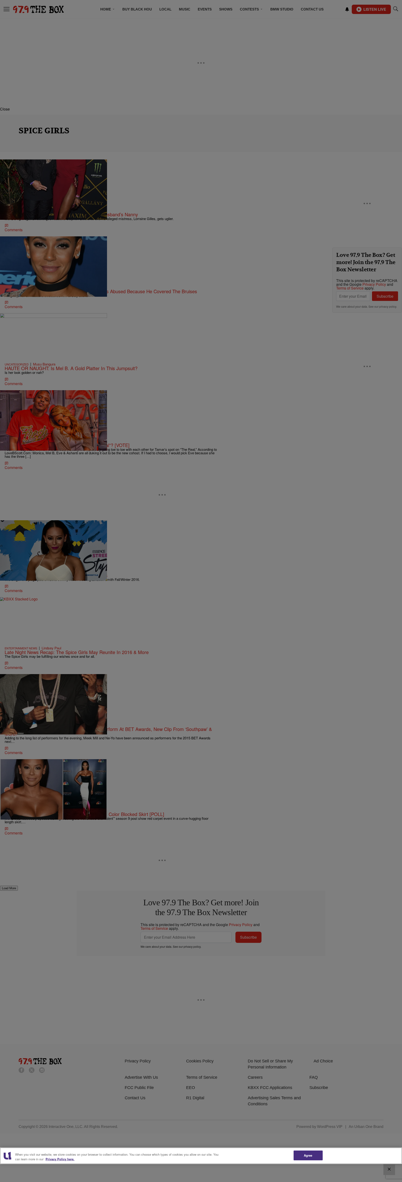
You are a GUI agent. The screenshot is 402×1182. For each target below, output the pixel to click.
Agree (308, 1155)
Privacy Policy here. (60, 1159)
